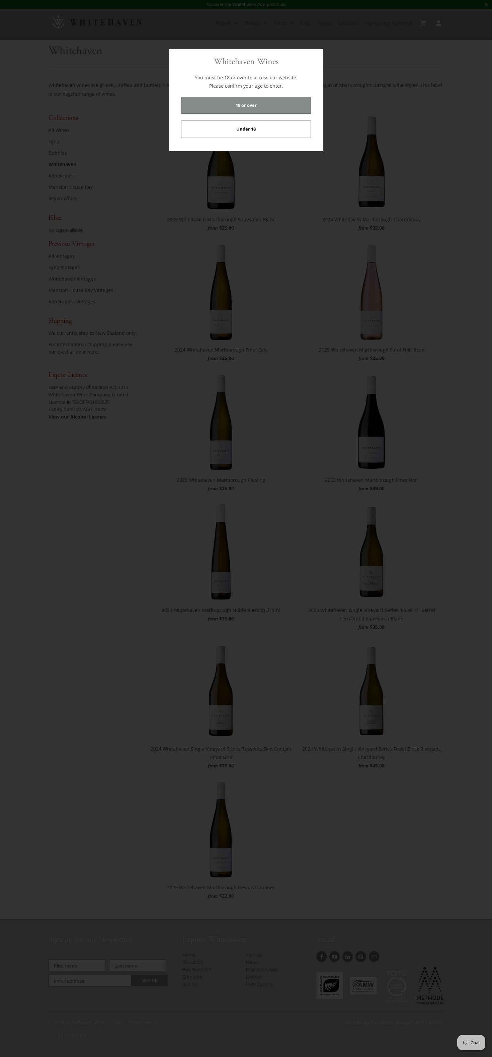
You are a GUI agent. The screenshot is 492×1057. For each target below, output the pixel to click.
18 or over (246, 105)
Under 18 (246, 129)
